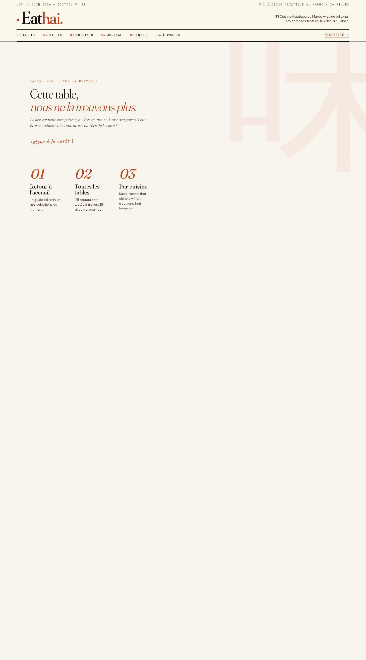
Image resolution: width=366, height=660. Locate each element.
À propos (168, 35)
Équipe (139, 35)
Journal (111, 35)
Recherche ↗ (337, 35)
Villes (52, 35)
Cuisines (81, 35)
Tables (26, 35)
